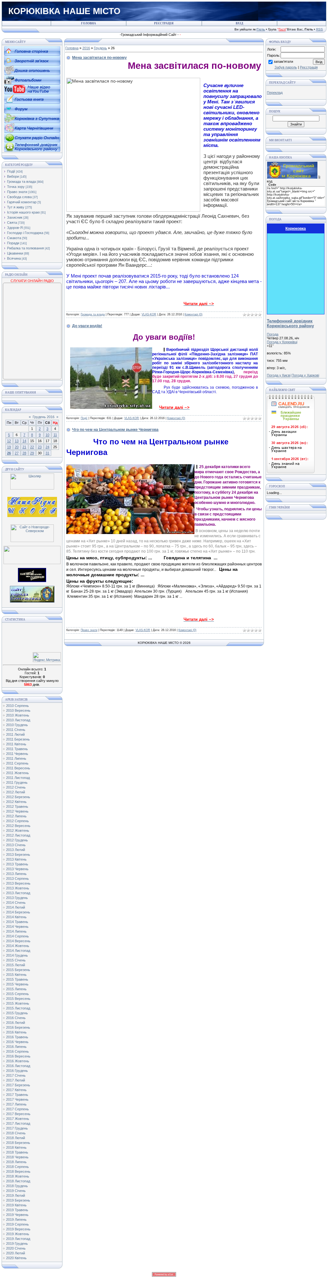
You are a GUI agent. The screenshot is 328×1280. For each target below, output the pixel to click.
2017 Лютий (15, 1080)
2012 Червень (17, 811)
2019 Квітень (16, 1205)
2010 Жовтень (17, 715)
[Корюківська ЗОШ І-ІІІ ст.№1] (32, 506)
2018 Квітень (16, 1147)
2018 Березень (18, 1143)
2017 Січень (16, 1075)
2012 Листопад (18, 835)
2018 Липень (16, 1162)
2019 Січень (16, 1191)
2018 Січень (16, 1133)
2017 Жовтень (17, 1119)
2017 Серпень (17, 1109)
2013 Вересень (18, 883)
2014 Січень (16, 902)
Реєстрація (309, 67)
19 (9, 447)
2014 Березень (18, 912)
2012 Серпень (17, 821)
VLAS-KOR (149, 314)
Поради (13, 243)
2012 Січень (16, 787)
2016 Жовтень (17, 1061)
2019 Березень (18, 1200)
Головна (71, 48)
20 (17, 447)
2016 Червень (17, 1042)
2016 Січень (16, 1018)
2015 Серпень (17, 994)
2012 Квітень (16, 802)
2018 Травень (17, 1152)
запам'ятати (283, 61)
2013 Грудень (17, 898)
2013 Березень (18, 854)
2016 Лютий (15, 1023)
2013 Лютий (15, 850)
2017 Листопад (18, 1123)
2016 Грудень (17, 1071)
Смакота (14, 238)
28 (24, 453)
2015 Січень (16, 960)
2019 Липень (16, 1219)
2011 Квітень (16, 744)
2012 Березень (18, 797)
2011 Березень (18, 739)
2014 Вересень (18, 941)
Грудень (100, 48)
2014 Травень (17, 922)
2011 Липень (16, 758)
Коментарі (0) (193, 314)
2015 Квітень (16, 974)
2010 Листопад (18, 720)
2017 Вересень (18, 1114)
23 (40, 447)
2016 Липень (16, 1047)
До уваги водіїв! (87, 326)
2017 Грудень (17, 1128)
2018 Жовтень (17, 1176)
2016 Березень (18, 1027)
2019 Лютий (15, 1195)
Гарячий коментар (22, 202)
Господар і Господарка (25, 233)
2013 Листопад (18, 893)
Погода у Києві (279, 375)
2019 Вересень (18, 1229)
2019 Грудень (17, 1243)
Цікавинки (15, 253)
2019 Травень (17, 1210)
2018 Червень (17, 1157)
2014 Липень (16, 931)
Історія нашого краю (23, 212)
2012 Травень (17, 806)
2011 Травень (17, 749)
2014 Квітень (16, 917)
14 (24, 441)
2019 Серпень (17, 1224)
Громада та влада (21, 181)
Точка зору (16, 187)
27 (17, 453)
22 (32, 447)
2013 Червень (17, 869)
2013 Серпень (17, 878)
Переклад (275, 92)
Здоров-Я (15, 228)
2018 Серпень (17, 1167)
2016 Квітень (16, 1032)
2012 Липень (16, 816)
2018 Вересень (18, 1171)
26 (9, 453)
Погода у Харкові (305, 375)
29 (32, 453)
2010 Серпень (17, 706)
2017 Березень (18, 1085)
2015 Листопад (18, 1008)
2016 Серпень (17, 1051)
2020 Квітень (16, 1258)
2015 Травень (17, 979)
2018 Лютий (15, 1138)
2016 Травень (17, 1037)
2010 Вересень (18, 710)
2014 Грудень (17, 955)
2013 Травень (17, 864)
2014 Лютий (15, 907)
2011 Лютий (15, 734)
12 (9, 441)
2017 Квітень (16, 1090)
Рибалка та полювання (25, 248)
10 (47, 435)
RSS (319, 29)
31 (47, 453)
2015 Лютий (15, 965)
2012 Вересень (18, 826)
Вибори (13, 176)
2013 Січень (16, 845)
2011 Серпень (17, 763)
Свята (12, 222)
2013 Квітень (16, 859)
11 (55, 435)
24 (47, 447)
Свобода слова (19, 197)
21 (24, 447)
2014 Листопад (18, 950)
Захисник (14, 217)
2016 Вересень (18, 1056)
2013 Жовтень (17, 888)
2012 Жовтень (17, 830)
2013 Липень (16, 874)
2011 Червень (17, 754)
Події (11, 171)
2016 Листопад (18, 1066)
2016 (86, 48)
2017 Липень (16, 1104)
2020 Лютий (15, 1253)
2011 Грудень (17, 782)
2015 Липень (16, 989)
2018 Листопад (18, 1181)
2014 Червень (17, 926)
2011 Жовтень (17, 773)
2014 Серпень (17, 936)
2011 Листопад (18, 778)
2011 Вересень (18, 768)
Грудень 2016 (43, 417)
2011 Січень (15, 730)
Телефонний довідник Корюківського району (290, 323)
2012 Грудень (17, 840)
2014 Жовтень (17, 946)
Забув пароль (286, 67)
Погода (272, 334)
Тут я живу (15, 207)
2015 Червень (17, 984)
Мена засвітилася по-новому (99, 57)
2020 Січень (16, 1248)
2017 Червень (17, 1099)
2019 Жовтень (17, 1234)
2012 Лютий (15, 792)
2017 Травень (17, 1095)
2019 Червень (17, 1215)
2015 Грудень (17, 1013)
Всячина (14, 258)
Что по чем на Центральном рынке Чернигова (115, 429)
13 (17, 441)
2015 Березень (18, 970)
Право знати (17, 192)
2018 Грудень (17, 1186)
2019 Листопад (18, 1239)
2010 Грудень (17, 725)
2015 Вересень (18, 999)
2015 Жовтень (17, 1003)
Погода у (282, 342)
